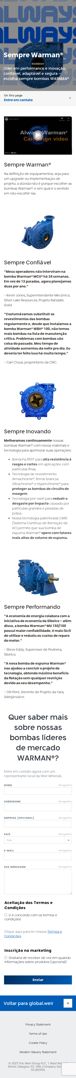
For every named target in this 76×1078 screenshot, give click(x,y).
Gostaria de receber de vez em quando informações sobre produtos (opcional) (37, 959)
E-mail (9, 850)
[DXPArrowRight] (67, 1003)
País (7, 834)
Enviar (38, 979)
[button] (70, 98)
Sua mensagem (15, 867)
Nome (8, 785)
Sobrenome (12, 801)
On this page (13, 95)
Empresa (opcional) (19, 818)
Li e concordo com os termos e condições (30, 917)
